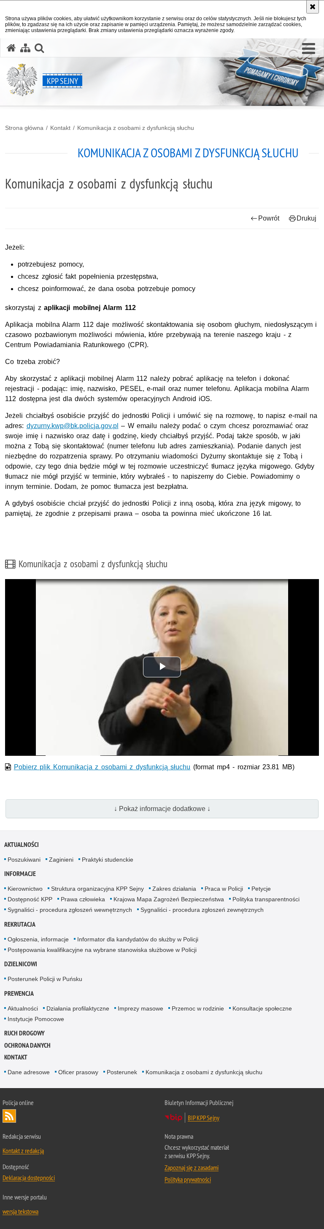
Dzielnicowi (20, 963)
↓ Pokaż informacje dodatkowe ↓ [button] (162, 808)
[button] (308, 49)
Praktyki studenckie (107, 859)
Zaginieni (61, 859)
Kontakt (60, 127)
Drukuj (306, 218)
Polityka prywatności (188, 1179)
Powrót (268, 218)
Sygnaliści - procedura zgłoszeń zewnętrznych (202, 909)
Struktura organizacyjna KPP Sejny (97, 888)
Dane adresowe (29, 1072)
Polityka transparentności (266, 899)
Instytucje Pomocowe (36, 1019)
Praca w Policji (224, 888)
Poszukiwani (24, 859)
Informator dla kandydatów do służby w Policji (137, 939)
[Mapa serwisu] (25, 48)
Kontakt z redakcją (23, 1150)
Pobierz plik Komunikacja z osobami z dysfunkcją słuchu (102, 767)
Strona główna (24, 127)
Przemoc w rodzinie (198, 1008)
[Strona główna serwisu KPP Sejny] (11, 48)
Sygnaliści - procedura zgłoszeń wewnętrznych (70, 909)
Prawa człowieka (83, 899)
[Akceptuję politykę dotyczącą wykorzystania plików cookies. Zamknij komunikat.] (312, 6)
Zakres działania (174, 888)
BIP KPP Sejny (203, 1117)
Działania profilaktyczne (77, 1008)
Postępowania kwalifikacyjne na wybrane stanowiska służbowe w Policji (102, 949)
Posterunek (122, 1072)
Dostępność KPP (30, 899)
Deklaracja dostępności (29, 1177)
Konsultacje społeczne (262, 1008)
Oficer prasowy (78, 1072)
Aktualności (21, 844)
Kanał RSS (9, 1116)
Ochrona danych (27, 1045)
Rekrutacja (19, 924)
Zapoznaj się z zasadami (192, 1167)
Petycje (261, 888)
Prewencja (19, 993)
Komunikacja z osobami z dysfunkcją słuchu (135, 127)
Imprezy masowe (140, 1008)
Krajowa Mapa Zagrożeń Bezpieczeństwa (168, 899)
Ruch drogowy (24, 1033)
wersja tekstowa (20, 1211)
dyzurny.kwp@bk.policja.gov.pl (73, 425)
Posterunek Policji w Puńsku (45, 979)
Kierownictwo (25, 888)
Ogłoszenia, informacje (38, 939)
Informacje (20, 873)
